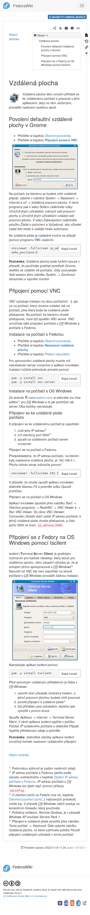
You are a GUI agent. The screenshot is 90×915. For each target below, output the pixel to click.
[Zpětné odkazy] (86, 47)
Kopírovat (69, 249)
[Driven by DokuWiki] (84, 902)
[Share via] (55, 27)
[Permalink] (78, 27)
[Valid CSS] (78, 902)
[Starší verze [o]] (86, 41)
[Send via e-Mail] (66, 27)
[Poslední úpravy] (60, 27)
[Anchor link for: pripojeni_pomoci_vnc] (63, 290)
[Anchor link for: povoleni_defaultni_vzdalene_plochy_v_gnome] (49, 124)
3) (50, 434)
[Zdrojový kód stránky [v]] (86, 35)
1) (19, 401)
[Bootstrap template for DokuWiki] (60, 902)
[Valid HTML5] (72, 902)
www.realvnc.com (41, 397)
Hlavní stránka (14, 36)
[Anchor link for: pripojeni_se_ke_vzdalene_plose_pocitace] (26, 417)
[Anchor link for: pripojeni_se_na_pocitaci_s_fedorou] (57, 449)
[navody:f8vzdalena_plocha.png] (45, 166)
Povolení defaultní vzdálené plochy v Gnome (57, 48)
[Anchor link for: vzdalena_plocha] (61, 82)
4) (72, 566)
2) (46, 429)
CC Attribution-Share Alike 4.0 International (25, 896)
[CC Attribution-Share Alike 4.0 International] (11, 883)
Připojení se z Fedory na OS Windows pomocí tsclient (57, 63)
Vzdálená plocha (49, 41)
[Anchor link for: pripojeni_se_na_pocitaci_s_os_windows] (63, 496)
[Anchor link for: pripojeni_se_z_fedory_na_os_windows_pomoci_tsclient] (68, 542)
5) (65, 701)
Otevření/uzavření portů (25, 799)
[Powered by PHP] (66, 902)
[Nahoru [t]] (86, 53)
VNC (38, 240)
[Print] (72, 27)
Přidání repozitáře (57, 354)
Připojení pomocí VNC (54, 55)
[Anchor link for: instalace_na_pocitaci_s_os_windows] (74, 391)
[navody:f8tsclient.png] (45, 620)
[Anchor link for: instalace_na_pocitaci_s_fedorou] (66, 334)
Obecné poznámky (58, 135)
